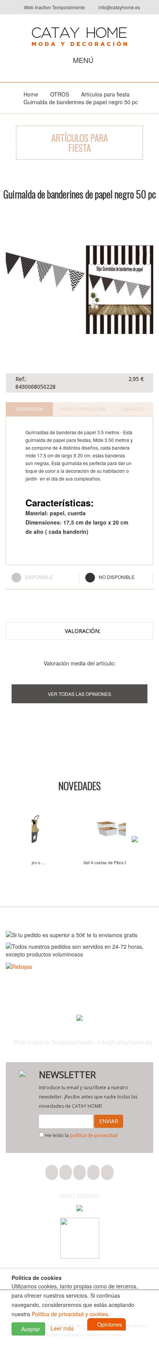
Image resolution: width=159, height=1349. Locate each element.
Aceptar (30, 1329)
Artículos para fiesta (105, 94)
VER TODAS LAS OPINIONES (79, 694)
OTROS (59, 94)
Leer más (62, 1328)
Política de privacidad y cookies (70, 1314)
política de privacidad (94, 1135)
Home (31, 94)
